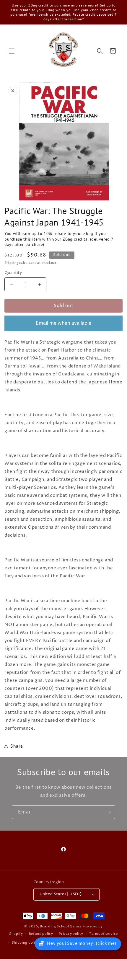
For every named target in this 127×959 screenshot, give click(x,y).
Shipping (11, 263)
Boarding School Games (61, 926)
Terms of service (103, 934)
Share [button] (16, 746)
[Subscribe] (108, 812)
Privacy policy (71, 934)
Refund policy (41, 934)
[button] (11, 51)
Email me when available (63, 323)
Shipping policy (25, 942)
